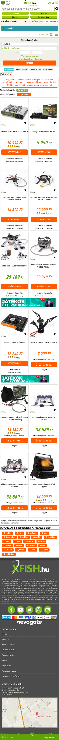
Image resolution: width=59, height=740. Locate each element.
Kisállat (44, 13)
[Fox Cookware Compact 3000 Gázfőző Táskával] (14, 203)
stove (20, 533)
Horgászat (15, 13)
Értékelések (48, 69)
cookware (33, 533)
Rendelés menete (8, 644)
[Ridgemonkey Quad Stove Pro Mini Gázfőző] (14, 490)
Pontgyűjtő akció (8, 655)
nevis (7, 541)
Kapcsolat (5, 639)
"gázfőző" (5, 74)
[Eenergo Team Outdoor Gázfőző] (44, 135)
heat (43, 546)
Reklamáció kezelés (9, 671)
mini (18, 541)
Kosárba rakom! (14, 152)
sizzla (42, 541)
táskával (25, 537)
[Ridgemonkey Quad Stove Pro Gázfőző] (43, 422)
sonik (20, 546)
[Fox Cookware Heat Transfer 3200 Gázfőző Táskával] (43, 203)
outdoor (21, 550)
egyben (45, 550)
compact (8, 550)
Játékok (15, 17)
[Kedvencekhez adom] (25, 123)
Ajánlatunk (9, 69)
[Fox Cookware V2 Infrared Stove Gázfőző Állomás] (43, 270)
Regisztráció (6, 666)
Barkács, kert (44, 17)
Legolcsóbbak (21, 69)
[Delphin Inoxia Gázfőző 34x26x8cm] (14, 135)
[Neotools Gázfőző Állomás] (14, 347)
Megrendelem (50, 737)
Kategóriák (34, 21)
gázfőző (8, 533)
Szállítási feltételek (8, 650)
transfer (32, 546)
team (33, 550)
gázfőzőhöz (25, 94)
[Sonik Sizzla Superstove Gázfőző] (14, 270)
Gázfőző (23, 90)
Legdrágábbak (35, 69)
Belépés (4, 660)
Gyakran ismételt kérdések (11, 676)
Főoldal (4, 634)
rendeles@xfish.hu (13, 690)
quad (45, 533)
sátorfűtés (51, 537)
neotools (30, 541)
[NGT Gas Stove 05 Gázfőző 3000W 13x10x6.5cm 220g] (14, 422)
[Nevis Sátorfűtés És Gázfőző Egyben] (43, 490)
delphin (37, 537)
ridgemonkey (10, 537)
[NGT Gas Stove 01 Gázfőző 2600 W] (43, 347)
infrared (8, 546)
